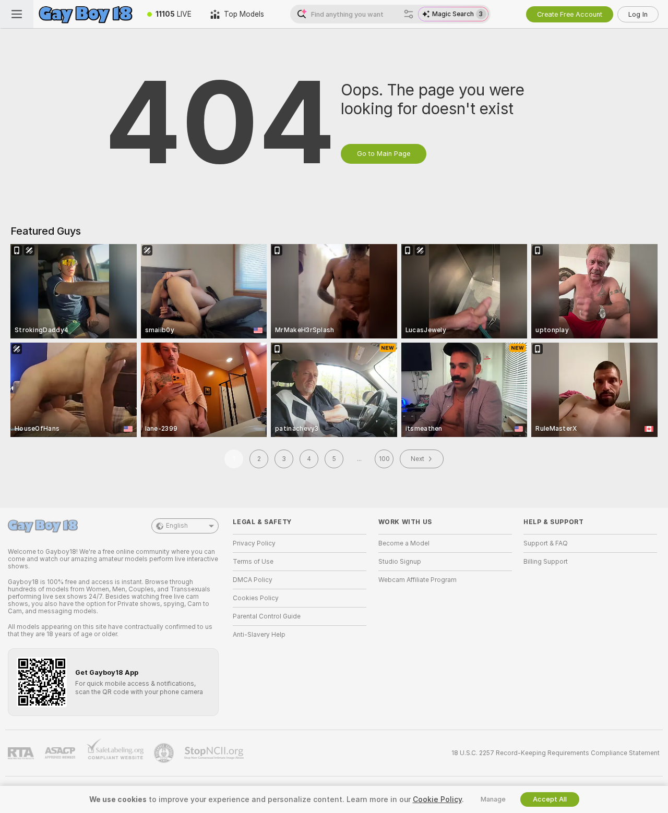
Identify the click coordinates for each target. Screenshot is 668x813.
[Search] (408, 14)
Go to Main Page (383, 153)
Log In (638, 14)
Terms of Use (253, 561)
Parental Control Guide (267, 616)
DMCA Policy (252, 580)
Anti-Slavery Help (259, 634)
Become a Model (404, 543)
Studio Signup (399, 561)
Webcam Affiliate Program (417, 580)
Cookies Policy (256, 598)
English (177, 525)
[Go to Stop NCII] (215, 753)
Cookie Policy (437, 799)
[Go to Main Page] (85, 14)
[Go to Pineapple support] (165, 753)
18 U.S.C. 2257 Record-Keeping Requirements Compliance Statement (555, 753)
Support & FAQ (545, 543)
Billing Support (545, 561)
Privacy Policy (254, 543)
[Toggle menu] (16, 14)
